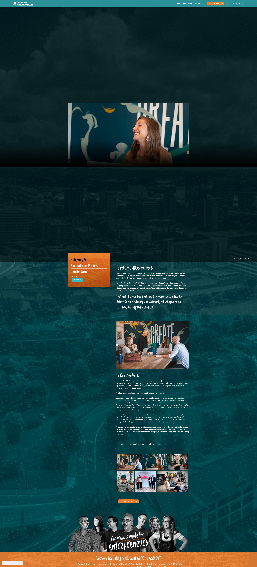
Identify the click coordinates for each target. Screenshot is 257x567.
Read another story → (128, 501)
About (204, 3)
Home (179, 3)
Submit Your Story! (216, 4)
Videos (197, 3)
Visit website (77, 280)
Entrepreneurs (187, 3)
